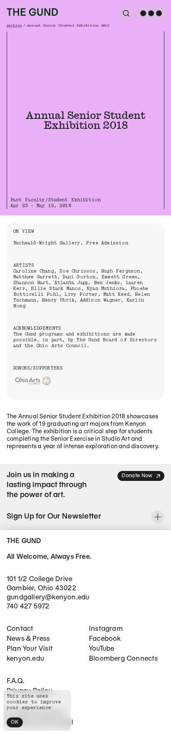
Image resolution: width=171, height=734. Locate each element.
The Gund (32, 13)
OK (15, 722)
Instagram (106, 629)
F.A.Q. (15, 681)
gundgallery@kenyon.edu (48, 597)
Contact (20, 629)
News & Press (28, 639)
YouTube (101, 649)
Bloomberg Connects (123, 659)
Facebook (105, 639)
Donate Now (137, 475)
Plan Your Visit (30, 649)
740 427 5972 (28, 607)
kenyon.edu (25, 659)
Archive (14, 25)
